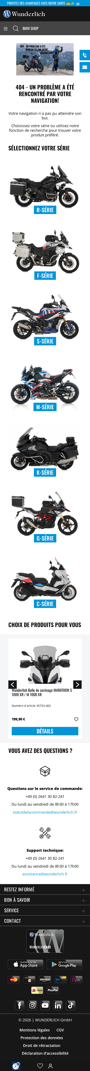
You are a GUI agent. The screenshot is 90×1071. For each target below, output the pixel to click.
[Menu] (5, 28)
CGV (60, 1029)
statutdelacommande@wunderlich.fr (45, 812)
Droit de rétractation (41, 1045)
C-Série (45, 604)
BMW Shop (31, 28)
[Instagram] (32, 1005)
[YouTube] (45, 1005)
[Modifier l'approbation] (16, 1066)
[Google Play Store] (64, 964)
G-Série (45, 538)
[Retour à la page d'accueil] (24, 13)
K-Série (45, 472)
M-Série (45, 407)
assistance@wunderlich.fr (45, 873)
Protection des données (42, 1037)
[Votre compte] (50, 1066)
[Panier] (86, 28)
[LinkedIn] (58, 1005)
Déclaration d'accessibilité (45, 1053)
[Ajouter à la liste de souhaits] (76, 719)
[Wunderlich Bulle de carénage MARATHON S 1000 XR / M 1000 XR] (45, 663)
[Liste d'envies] (40, 1066)
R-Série (45, 210)
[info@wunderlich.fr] (85, 67)
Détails (45, 731)
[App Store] (25, 964)
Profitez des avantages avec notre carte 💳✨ (41, 3)
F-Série (45, 275)
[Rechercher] (15, 28)
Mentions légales (34, 1029)
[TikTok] (70, 1005)
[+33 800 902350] (85, 55)
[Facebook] (19, 1005)
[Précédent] (12, 684)
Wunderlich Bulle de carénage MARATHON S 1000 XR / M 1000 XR (42, 692)
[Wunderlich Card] (45, 941)
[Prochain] (77, 684)
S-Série (45, 341)
